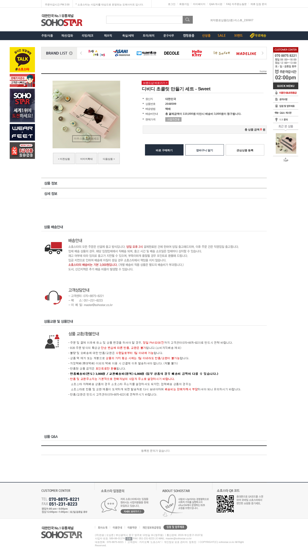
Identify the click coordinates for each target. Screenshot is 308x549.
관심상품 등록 (245, 150)
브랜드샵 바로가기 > (155, 83)
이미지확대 (86, 159)
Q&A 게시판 (215, 4)
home (263, 71)
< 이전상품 (64, 159)
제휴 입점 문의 (259, 4)
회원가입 (184, 4)
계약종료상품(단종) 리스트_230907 (231, 20)
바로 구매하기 (164, 150)
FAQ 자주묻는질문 (236, 4)
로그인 (171, 4)
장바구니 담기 (204, 150)
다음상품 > (109, 159)
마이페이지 (199, 4)
